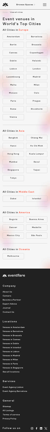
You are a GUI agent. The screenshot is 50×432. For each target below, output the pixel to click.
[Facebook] (36, 428)
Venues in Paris (10, 364)
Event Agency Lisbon (13, 387)
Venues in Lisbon (11, 352)
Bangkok (13, 138)
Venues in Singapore (13, 368)
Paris (13, 101)
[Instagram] (32, 428)
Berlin (13, 45)
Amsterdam (13, 37)
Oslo (36, 93)
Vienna (13, 117)
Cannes (13, 53)
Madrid (37, 77)
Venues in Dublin (11, 344)
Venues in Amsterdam (14, 327)
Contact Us (8, 312)
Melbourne (13, 256)
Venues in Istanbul (12, 348)
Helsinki (36, 61)
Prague (37, 101)
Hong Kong (13, 154)
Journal (7, 308)
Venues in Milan (10, 360)
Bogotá (13, 219)
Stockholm (37, 109)
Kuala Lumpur (36, 154)
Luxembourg (13, 77)
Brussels (37, 45)
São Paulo (36, 236)
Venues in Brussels (12, 336)
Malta (13, 85)
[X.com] (45, 428)
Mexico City (13, 236)
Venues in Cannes (11, 340)
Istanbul (36, 199)
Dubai (13, 199)
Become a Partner (12, 300)
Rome (13, 109)
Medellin (36, 228)
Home (5, 12)
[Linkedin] (41, 428)
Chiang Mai (37, 138)
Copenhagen (37, 53)
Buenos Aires (36, 219)
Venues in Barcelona (13, 331)
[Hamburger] (44, 4)
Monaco (13, 93)
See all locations (11, 372)
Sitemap (7, 407)
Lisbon (13, 69)
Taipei (36, 170)
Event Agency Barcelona (15, 391)
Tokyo (13, 178)
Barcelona (36, 37)
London (37, 69)
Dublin (13, 61)
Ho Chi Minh (36, 146)
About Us (7, 292)
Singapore (13, 170)
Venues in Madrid (11, 356)
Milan (37, 85)
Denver (13, 228)
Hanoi (13, 146)
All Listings (8, 411)
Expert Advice (10, 304)
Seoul (37, 162)
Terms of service (11, 415)
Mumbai (13, 162)
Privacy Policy (9, 419)
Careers (7, 296)
